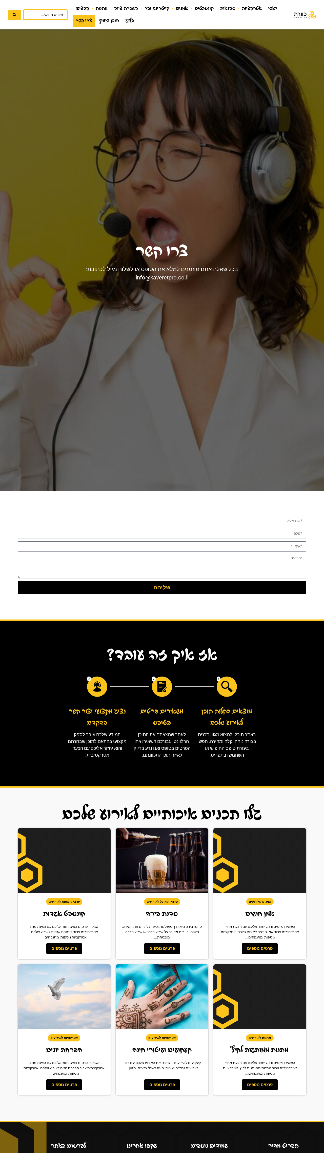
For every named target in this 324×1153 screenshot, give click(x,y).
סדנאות (227, 8)
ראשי (272, 8)
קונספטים (204, 8)
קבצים (82, 8)
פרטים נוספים (260, 948)
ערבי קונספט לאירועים (64, 901)
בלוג (130, 21)
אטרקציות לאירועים (162, 1038)
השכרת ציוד (126, 8)
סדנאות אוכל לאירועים (162, 901)
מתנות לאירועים (260, 1038)
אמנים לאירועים (260, 901)
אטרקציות (252, 8)
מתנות (102, 8)
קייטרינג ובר (157, 8)
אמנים (182, 8)
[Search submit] (14, 15)
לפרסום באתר (68, 1146)
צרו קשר (84, 21)
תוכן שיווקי (109, 21)
